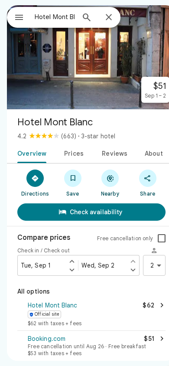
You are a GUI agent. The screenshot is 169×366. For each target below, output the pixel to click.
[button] (91, 314)
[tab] (30, 152)
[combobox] (55, 17)
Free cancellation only (125, 238)
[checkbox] (161, 238)
